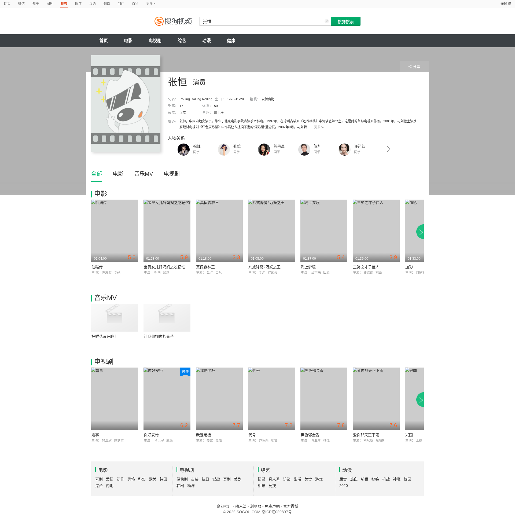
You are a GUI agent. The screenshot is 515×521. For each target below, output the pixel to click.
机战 (386, 479)
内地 (109, 485)
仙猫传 (97, 267)
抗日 (205, 479)
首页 (103, 40)
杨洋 (191, 485)
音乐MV (143, 174)
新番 (364, 479)
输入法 (241, 506)
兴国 (409, 435)
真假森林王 (205, 267)
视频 (64, 4)
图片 (50, 4)
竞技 (272, 485)
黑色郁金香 (310, 435)
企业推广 (224, 506)
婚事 (95, 435)
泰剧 (227, 479)
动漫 (206, 40)
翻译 (107, 4)
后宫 (343, 479)
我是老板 (203, 435)
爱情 (109, 479)
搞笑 (375, 479)
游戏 (319, 479)
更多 (317, 127)
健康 (231, 40)
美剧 (237, 479)
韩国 (163, 479)
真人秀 (274, 479)
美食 (308, 479)
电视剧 (155, 40)
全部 (96, 174)
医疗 (78, 4)
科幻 (142, 479)
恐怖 (131, 479)
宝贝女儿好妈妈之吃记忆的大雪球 (172, 267)
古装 (194, 479)
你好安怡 (151, 435)
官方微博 (290, 506)
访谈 (286, 479)
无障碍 (506, 4)
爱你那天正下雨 (366, 435)
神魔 (396, 479)
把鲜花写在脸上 (104, 336)
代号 (252, 435)
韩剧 (180, 485)
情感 (261, 479)
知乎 (35, 4)
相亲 (261, 485)
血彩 (409, 267)
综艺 (182, 40)
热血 (354, 479)
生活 (297, 479)
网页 (7, 4)
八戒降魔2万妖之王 (264, 267)
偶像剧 (182, 479)
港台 (99, 485)
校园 (407, 479)
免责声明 (272, 506)
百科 (135, 4)
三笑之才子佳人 (366, 267)
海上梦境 (308, 267)
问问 (121, 4)
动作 (120, 479)
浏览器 (255, 506)
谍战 (216, 479)
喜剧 (99, 479)
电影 (128, 40)
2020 (343, 485)
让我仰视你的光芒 (159, 336)
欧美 (152, 479)
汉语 (92, 4)
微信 (21, 4)
